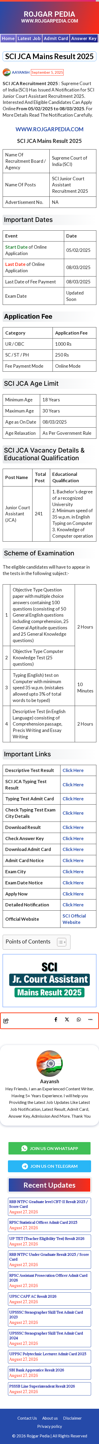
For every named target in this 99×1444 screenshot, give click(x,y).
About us (50, 1418)
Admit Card (56, 38)
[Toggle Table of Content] (59, 942)
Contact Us (27, 1418)
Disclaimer (72, 1418)
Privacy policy (49, 1426)
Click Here (73, 770)
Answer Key (83, 38)
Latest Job (29, 38)
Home (8, 38)
